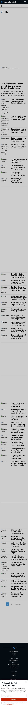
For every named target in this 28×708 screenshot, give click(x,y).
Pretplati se (14, 699)
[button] (26, 682)
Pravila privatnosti (9, 704)
